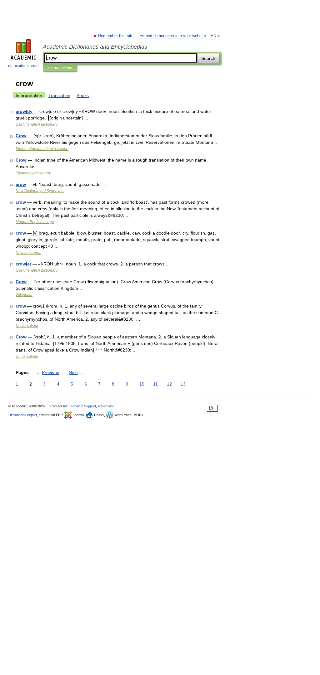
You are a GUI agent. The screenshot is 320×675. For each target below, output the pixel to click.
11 (155, 383)
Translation (59, 95)
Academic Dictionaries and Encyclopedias (95, 47)
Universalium (27, 325)
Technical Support (82, 406)
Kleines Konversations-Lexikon (42, 149)
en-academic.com (23, 66)
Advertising (106, 406)
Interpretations (60, 68)
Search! (209, 58)
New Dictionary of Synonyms (40, 191)
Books (83, 95)
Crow (21, 135)
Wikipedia (24, 295)
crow (21, 184)
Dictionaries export (22, 415)
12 (169, 383)
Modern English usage (35, 222)
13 (183, 383)
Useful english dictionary (37, 124)
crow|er (23, 263)
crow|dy (24, 111)
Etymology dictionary (33, 173)
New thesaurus (28, 252)
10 (141, 383)
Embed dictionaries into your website (172, 36)
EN (213, 36)
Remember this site (116, 36)
